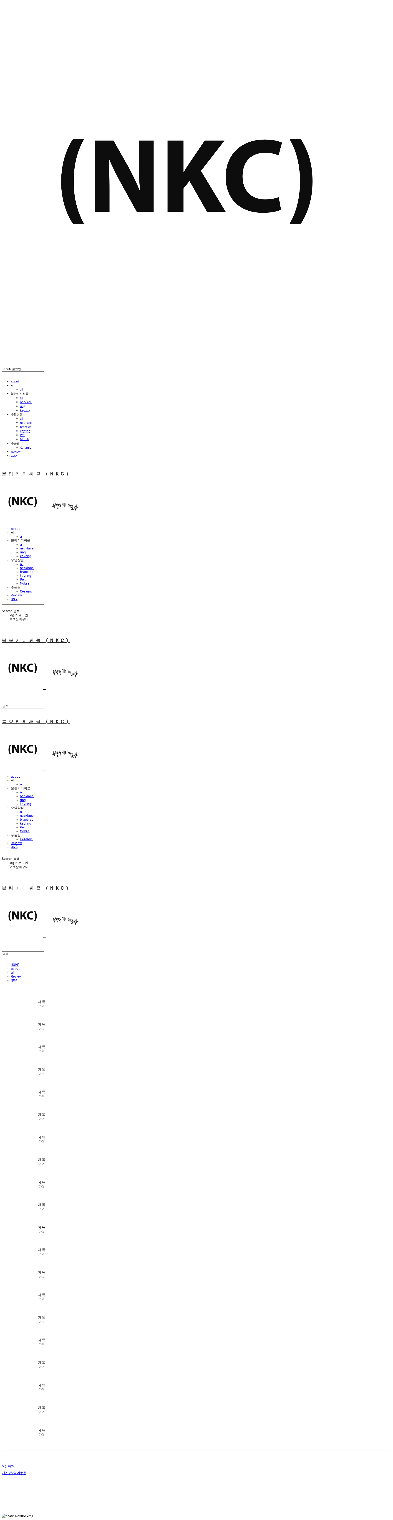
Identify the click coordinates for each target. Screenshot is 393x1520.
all (21, 389)
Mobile (24, 439)
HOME (15, 965)
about (15, 381)
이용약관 (8, 1466)
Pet (22, 435)
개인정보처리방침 (14, 1473)
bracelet (25, 427)
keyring (25, 410)
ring (22, 406)
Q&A (14, 456)
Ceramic (25, 447)
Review (15, 452)
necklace (26, 402)
